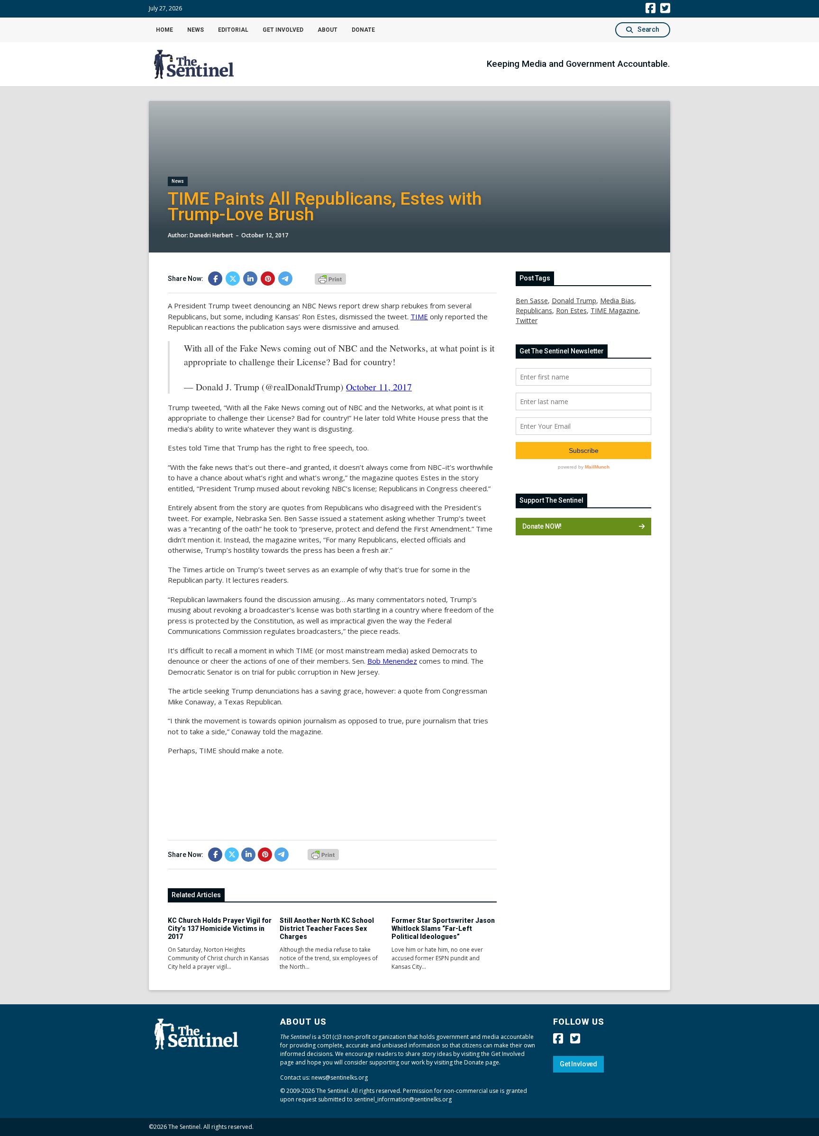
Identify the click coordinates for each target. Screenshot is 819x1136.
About (327, 30)
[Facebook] (215, 278)
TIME (419, 316)
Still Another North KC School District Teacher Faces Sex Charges (327, 928)
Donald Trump (574, 300)
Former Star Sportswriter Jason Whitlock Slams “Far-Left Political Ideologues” (443, 928)
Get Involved (283, 30)
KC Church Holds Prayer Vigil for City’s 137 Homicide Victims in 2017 (220, 928)
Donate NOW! (542, 526)
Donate (363, 30)
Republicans (534, 310)
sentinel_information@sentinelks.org (403, 1099)
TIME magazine (614, 310)
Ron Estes (571, 310)
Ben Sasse (532, 300)
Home (164, 30)
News (195, 30)
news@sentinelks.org (339, 1077)
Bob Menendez (392, 661)
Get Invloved (578, 1064)
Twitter (526, 320)
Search (648, 29)
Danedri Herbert (211, 235)
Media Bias (617, 300)
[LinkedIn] (250, 278)
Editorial (233, 30)
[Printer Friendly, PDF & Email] (330, 278)
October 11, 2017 (379, 386)
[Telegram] (285, 278)
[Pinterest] (268, 278)
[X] (233, 278)
